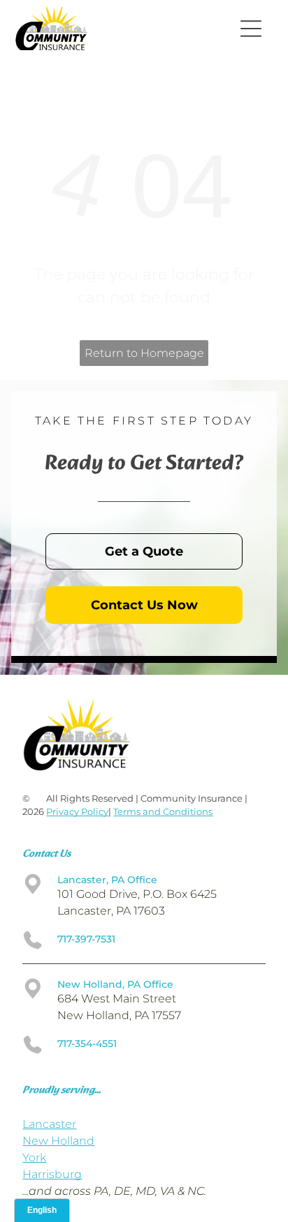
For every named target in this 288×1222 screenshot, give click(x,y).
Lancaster (49, 1124)
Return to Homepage (144, 353)
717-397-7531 (86, 939)
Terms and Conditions (163, 811)
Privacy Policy (77, 811)
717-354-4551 (87, 1043)
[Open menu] (250, 28)
